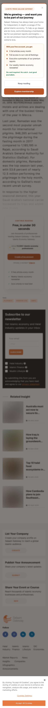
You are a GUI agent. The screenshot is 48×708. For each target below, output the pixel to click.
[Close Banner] (44, 680)
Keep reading (24, 83)
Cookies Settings (24, 696)
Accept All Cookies (24, 703)
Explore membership (24, 91)
